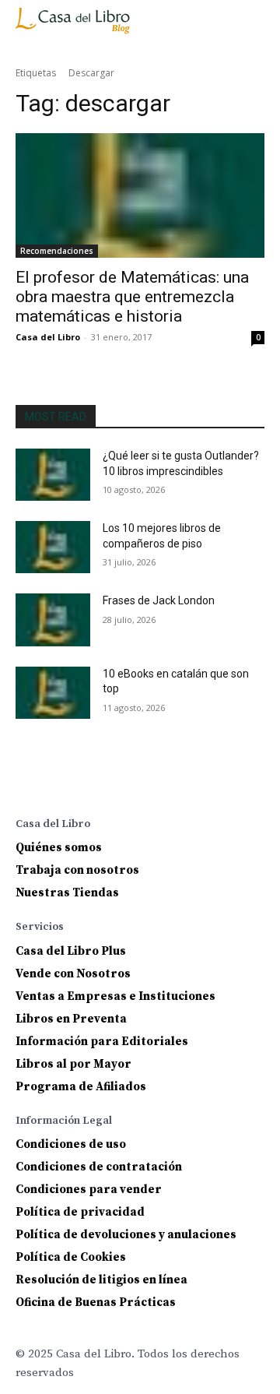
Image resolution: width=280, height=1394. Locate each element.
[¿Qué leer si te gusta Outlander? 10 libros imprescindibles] (53, 475)
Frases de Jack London (159, 600)
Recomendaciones (56, 250)
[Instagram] (57, 782)
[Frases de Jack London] (53, 619)
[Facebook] (27, 782)
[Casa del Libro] (75, 27)
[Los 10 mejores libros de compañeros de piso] (53, 547)
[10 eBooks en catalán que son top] (53, 693)
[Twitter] (180, 782)
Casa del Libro (48, 337)
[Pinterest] (118, 782)
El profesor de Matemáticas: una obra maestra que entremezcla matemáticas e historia (132, 297)
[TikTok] (149, 782)
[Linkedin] (88, 782)
